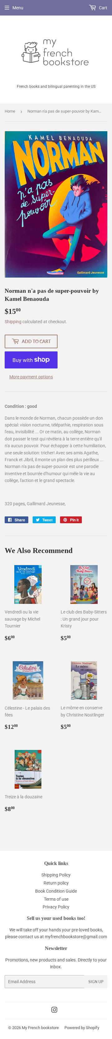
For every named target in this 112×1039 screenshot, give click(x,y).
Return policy (56, 883)
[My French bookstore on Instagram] (54, 1010)
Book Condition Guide (56, 891)
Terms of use (56, 899)
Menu (17, 7)
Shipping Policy (56, 874)
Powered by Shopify (81, 1027)
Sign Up (95, 981)
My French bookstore (40, 1027)
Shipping (13, 321)
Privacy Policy (56, 906)
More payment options (31, 376)
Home (10, 111)
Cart (102, 7)
